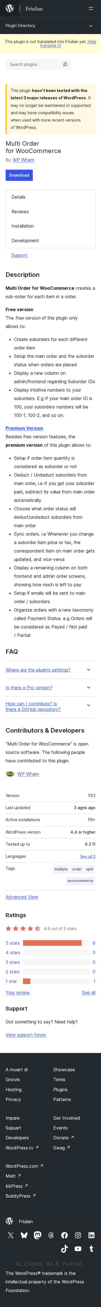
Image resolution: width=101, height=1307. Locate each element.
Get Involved (66, 1118)
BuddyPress (21, 1196)
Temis (59, 1079)
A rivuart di (17, 1069)
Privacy (13, 1099)
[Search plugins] (65, 64)
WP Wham (23, 160)
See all (88, 992)
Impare (13, 1118)
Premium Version (24, 428)
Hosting (14, 1089)
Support (19, 255)
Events (60, 1128)
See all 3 (87, 856)
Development (25, 240)
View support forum (26, 1034)
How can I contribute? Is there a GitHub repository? (33, 706)
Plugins (60, 1089)
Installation (23, 226)
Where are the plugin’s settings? (38, 670)
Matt (13, 1176)
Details (19, 197)
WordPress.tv (22, 1148)
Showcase (64, 1069)
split (89, 869)
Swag (61, 1148)
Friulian (26, 1221)
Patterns (62, 1099)
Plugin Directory (20, 25)
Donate (63, 1137)
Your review (18, 992)
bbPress (17, 1186)
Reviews (20, 211)
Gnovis (13, 1079)
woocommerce (80, 881)
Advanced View (22, 897)
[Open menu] (92, 8)
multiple (61, 869)
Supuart (13, 1128)
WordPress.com (25, 1166)
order (77, 869)
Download (19, 175)
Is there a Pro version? (29, 687)
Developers (17, 1137)
